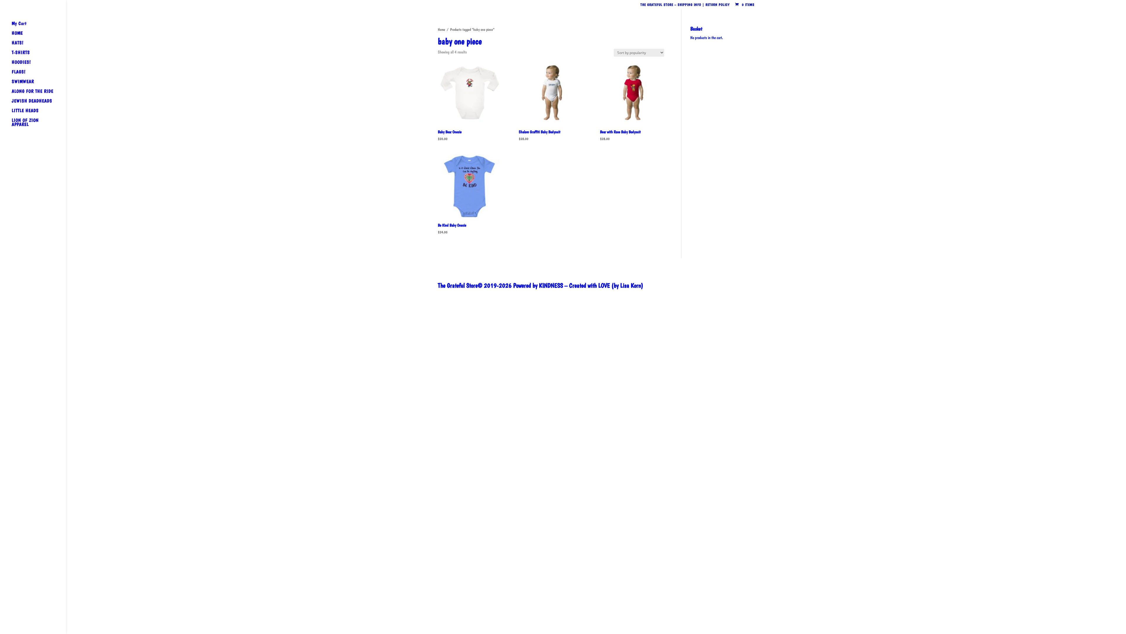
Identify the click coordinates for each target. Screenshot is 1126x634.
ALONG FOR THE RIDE (32, 91)
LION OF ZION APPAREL (25, 122)
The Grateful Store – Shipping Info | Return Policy (685, 5)
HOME (17, 33)
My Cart (19, 23)
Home (441, 29)
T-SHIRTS (21, 52)
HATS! (17, 43)
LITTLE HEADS (25, 111)
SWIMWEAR (23, 82)
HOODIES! (21, 62)
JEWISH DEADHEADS (32, 101)
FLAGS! (19, 72)
